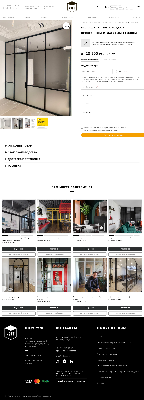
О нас (99, 336)
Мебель (44, 17)
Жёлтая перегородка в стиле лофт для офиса (52, 238)
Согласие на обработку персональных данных (119, 371)
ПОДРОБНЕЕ (18, 249)
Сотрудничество (115, 17)
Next (68, 68)
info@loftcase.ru (10, 8)
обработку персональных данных (107, 130)
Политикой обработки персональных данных (111, 128)
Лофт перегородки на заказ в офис (120, 297)
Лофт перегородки (120, 22)
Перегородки (8, 17)
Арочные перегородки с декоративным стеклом (18, 297)
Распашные (134, 22)
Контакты (137, 17)
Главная (84, 22)
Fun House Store (72, 7)
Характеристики (110, 59)
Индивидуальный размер (90, 59)
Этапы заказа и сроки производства (114, 342)
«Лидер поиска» (13, 396)
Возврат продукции (106, 348)
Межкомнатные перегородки (100, 22)
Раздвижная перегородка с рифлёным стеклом (124, 238)
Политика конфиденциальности (112, 365)
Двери (27, 17)
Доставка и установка (67, 17)
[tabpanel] (18, 216)
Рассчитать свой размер (18, 254)
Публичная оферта (105, 360)
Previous (4, 68)
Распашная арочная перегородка (84, 238)
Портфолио (92, 17)
